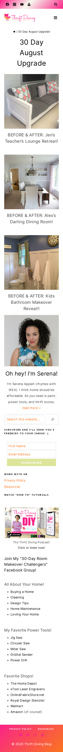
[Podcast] (29, 4)
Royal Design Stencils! (27, 700)
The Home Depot (23, 683)
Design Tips (19, 603)
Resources (12, 486)
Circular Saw (20, 643)
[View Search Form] (55, 4)
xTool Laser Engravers (27, 689)
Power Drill (18, 660)
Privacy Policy (15, 480)
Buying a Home (22, 592)
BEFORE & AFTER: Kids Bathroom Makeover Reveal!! (31, 302)
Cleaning (17, 597)
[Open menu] (55, 17)
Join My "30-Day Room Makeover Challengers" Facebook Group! (26, 564)
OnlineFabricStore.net (27, 695)
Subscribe (31, 463)
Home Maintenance (25, 609)
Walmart (16, 706)
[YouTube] (22, 4)
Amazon (16, 712)
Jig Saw (16, 637)
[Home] (14, 31)
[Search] (52, 419)
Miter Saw (18, 649)
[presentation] (31, 101)
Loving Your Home (24, 614)
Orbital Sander (21, 654)
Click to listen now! (31, 547)
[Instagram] (14, 4)
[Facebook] (7, 4)
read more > (31, 408)
